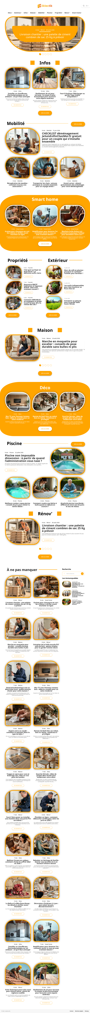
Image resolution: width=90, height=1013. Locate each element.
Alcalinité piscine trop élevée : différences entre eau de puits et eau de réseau (72, 505)
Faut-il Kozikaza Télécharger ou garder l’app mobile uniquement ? (72, 95)
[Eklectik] (45, 5)
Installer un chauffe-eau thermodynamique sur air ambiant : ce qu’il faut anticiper (17, 95)
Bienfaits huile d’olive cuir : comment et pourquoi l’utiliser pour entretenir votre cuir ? (72, 233)
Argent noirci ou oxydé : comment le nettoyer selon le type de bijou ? (18, 732)
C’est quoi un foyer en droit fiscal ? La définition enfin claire (32, 271)
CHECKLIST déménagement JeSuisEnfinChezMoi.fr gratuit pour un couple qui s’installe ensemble (61, 137)
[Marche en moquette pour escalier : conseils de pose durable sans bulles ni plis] (22, 347)
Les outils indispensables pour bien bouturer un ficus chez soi (74, 287)
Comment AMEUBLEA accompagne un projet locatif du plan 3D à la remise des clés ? (33, 302)
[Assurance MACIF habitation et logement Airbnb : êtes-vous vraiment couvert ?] (13, 287)
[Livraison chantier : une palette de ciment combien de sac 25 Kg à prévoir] (22, 531)
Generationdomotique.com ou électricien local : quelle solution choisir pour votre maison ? (18, 689)
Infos (45, 63)
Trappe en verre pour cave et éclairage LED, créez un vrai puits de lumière (18, 775)
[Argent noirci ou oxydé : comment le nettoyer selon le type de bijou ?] (18, 714)
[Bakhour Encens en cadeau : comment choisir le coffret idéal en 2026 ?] (18, 844)
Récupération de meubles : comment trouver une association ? (17, 184)
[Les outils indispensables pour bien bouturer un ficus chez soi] (54, 287)
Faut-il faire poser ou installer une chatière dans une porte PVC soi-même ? (18, 818)
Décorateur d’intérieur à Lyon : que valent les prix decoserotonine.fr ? (46, 905)
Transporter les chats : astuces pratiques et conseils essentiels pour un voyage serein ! (45, 184)
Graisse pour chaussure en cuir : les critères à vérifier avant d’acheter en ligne (17, 233)
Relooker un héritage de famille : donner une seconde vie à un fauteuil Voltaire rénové (46, 862)
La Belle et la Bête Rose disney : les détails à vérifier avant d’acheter (18, 905)
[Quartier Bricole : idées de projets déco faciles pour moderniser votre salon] (72, 402)
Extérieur (58, 260)
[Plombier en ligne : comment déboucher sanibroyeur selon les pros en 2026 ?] (46, 801)
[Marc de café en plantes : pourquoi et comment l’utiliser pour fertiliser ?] (54, 272)
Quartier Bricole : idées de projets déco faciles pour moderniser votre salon (72, 418)
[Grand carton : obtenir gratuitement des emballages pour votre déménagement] (72, 168)
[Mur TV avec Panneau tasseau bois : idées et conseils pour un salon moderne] (18, 402)
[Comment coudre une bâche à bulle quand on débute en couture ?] (45, 488)
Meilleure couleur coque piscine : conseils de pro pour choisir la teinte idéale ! (17, 505)
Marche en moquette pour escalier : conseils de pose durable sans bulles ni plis (59, 344)
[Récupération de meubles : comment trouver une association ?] (18, 168)
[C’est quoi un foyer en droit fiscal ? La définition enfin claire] (13, 272)
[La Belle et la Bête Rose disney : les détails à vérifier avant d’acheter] (18, 887)
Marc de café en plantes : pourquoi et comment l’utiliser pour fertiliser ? (74, 271)
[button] (39, 53)
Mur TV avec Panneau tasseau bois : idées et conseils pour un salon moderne (18, 418)
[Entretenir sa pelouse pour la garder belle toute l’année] (54, 303)
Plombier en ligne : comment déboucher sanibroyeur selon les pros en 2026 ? (46, 818)
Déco (45, 387)
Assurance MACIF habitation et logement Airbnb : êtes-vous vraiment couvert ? (33, 286)
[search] (83, 6)
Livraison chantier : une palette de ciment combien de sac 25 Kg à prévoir (45, 36)
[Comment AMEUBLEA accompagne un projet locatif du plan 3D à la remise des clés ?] (13, 303)
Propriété (18, 260)
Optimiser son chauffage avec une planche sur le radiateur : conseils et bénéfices (78, 585)
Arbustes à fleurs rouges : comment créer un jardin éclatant (77, 602)
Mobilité (16, 123)
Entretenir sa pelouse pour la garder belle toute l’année (72, 302)
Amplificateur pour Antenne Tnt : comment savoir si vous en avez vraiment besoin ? (45, 233)
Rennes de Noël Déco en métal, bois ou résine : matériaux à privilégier (45, 418)
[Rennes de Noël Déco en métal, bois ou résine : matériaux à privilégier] (45, 402)
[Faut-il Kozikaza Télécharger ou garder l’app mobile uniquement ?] (72, 78)
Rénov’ (43, 30)
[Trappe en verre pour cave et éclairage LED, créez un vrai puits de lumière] (18, 758)
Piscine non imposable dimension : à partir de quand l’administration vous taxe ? (25, 458)
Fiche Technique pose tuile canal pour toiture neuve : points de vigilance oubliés (18, 991)
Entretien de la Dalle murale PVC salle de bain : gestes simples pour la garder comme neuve (46, 646)
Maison (45, 330)
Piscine (14, 443)
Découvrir (78, 124)
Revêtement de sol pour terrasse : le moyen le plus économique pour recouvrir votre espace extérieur (45, 95)
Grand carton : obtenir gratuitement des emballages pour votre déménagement (72, 184)
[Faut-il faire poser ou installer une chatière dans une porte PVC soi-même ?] (18, 801)
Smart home (45, 199)
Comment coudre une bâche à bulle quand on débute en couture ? (45, 505)
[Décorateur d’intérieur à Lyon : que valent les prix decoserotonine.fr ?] (46, 887)
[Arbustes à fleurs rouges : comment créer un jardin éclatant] (66, 602)
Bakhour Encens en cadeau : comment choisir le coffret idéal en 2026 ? (18, 862)
